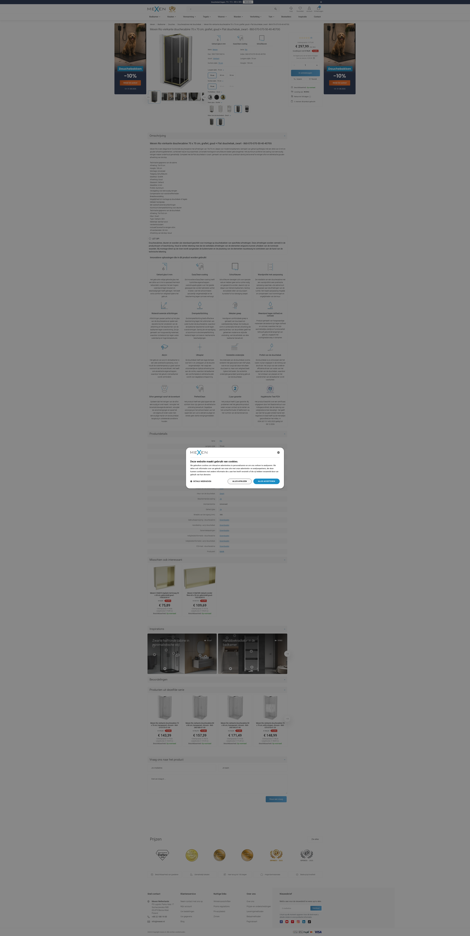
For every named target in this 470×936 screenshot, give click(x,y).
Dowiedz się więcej (219, 475)
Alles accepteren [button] (266, 481)
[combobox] (278, 452)
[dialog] (235, 468)
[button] (200, 481)
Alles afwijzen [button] (239, 481)
